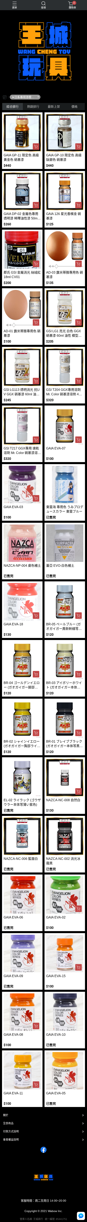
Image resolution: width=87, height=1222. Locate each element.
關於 (5, 1115)
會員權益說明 (11, 1139)
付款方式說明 (11, 1131)
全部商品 (8, 1123)
